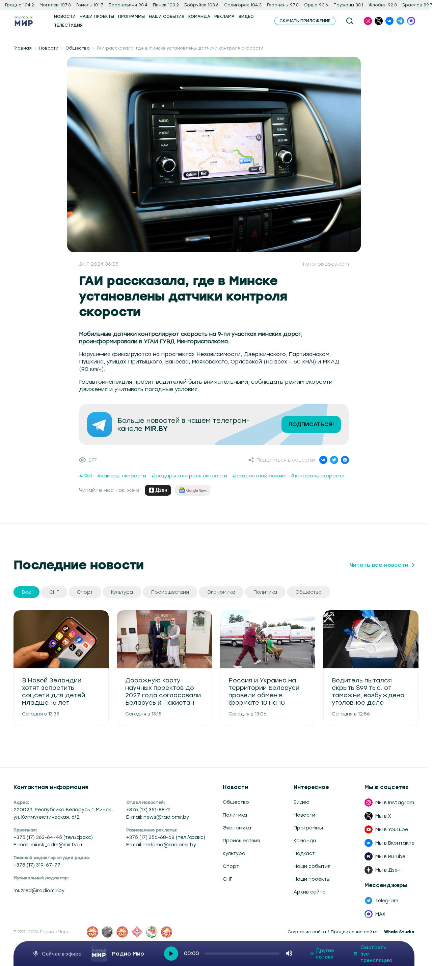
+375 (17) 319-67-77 (37, 865)
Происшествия (241, 840)
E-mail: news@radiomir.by (157, 817)
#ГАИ (85, 475)
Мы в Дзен (388, 870)
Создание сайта (307, 932)
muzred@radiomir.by (39, 890)
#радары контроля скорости (189, 475)
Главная (23, 48)
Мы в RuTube (390, 856)
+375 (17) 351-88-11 (148, 809)
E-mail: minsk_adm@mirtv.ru (48, 844)
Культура (234, 853)
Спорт (231, 866)
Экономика (237, 827)
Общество (77, 48)
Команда (305, 840)
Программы (308, 827)
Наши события (312, 866)
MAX (380, 914)
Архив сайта (310, 892)
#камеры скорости (121, 475)
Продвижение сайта (354, 932)
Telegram (386, 900)
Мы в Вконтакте (394, 843)
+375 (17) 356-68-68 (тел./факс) (165, 837)
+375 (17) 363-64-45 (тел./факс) (53, 837)
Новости (48, 48)
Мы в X (383, 816)
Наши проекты (312, 879)
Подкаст (304, 853)
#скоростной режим (259, 475)
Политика (235, 815)
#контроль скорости (318, 475)
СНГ (227, 879)
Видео (301, 802)
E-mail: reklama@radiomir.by (161, 844)
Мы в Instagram (394, 802)
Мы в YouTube (391, 829)
